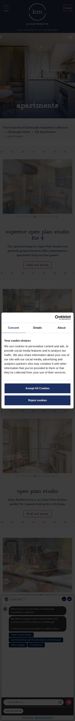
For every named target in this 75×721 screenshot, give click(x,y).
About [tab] (62, 327)
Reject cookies (37, 400)
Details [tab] (37, 327)
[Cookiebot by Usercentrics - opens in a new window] (55, 317)
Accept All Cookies (37, 388)
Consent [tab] (13, 327)
